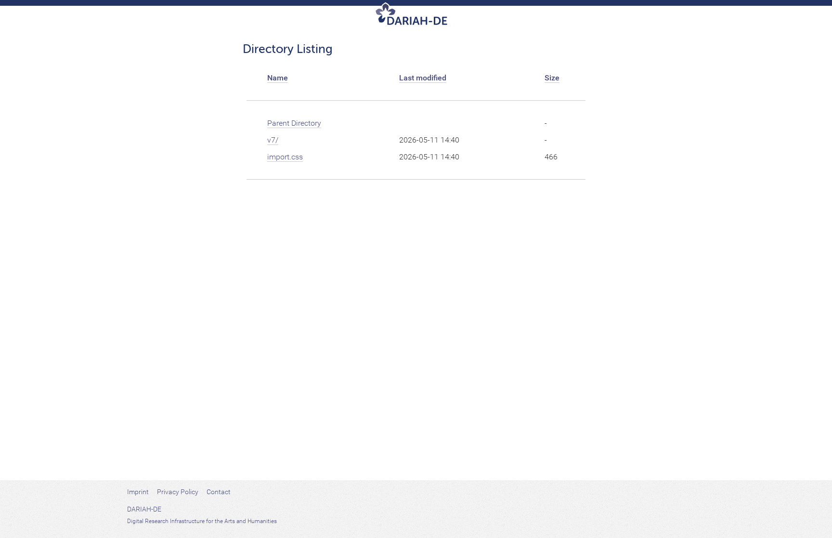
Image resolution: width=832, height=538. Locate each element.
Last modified (422, 77)
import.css (285, 156)
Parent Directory (294, 123)
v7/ (272, 139)
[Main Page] (416, 17)
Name (277, 77)
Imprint (138, 492)
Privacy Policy (177, 492)
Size (552, 77)
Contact (219, 492)
